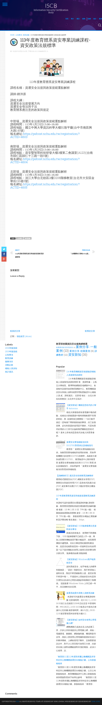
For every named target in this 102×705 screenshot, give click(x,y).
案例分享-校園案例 (80, 350)
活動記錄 (9, 364)
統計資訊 (9, 371)
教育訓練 (27, 238)
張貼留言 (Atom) (24, 336)
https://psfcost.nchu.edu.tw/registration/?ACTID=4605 (45, 185)
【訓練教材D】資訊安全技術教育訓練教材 (74, 475)
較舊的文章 (90, 331)
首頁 (66, 19)
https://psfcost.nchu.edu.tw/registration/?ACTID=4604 (45, 160)
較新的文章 (15, 331)
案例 (100, 19)
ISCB (51, 5)
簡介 (72, 19)
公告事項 (20, 238)
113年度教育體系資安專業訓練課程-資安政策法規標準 (55, 42)
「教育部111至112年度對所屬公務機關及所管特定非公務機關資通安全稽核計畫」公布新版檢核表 (76, 660)
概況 (78, 19)
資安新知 (74, 354)
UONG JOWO (95, 701)
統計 (94, 19)
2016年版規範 (11, 348)
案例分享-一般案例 (76, 349)
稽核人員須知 (11, 368)
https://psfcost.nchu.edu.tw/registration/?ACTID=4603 (45, 135)
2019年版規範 (11, 351)
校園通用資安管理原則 (64, 347)
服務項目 (9, 361)
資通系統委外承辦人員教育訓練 (80, 593)
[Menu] (4, 4)
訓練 (89, 19)
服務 (83, 19)
